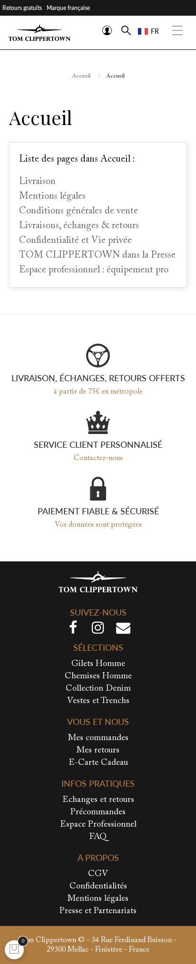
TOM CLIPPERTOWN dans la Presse (97, 255)
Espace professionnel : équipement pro (93, 270)
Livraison (37, 181)
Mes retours (98, 750)
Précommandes (98, 812)
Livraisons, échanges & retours (79, 226)
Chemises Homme (98, 676)
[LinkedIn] (123, 630)
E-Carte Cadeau (98, 763)
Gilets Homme (98, 664)
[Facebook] (73, 630)
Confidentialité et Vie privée (75, 240)
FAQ (98, 837)
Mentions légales (52, 196)
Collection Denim (98, 688)
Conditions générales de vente (78, 211)
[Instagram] (98, 630)
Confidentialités (98, 886)
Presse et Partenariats (98, 911)
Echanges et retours (98, 800)
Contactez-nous (98, 458)
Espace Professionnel (98, 824)
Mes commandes (98, 738)
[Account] (107, 30)
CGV (98, 874)
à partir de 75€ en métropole (98, 391)
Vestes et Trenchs (98, 701)
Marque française (68, 7)
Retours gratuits (22, 7)
